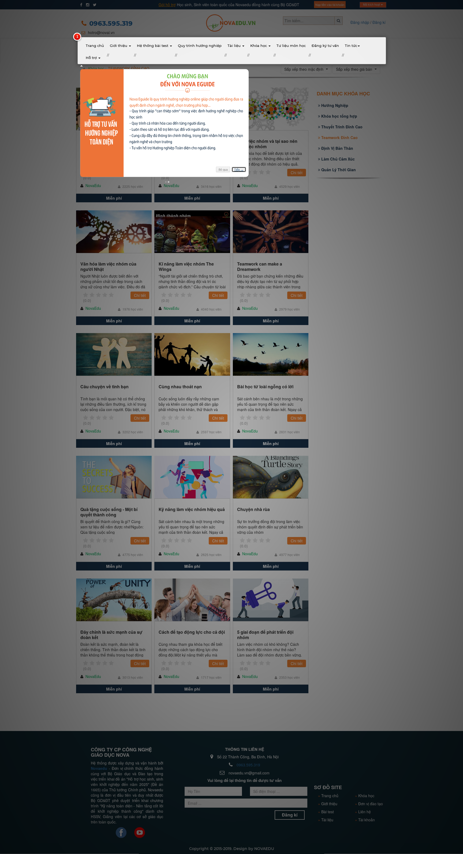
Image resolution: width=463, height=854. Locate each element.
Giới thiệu (119, 45)
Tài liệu (234, 45)
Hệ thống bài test (153, 45)
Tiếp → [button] (239, 169)
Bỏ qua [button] (223, 169)
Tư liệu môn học (291, 45)
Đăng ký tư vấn (325, 45)
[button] (166, 182)
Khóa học (259, 45)
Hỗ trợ (92, 57)
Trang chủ (95, 45)
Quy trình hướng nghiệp (200, 45)
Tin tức (351, 45)
